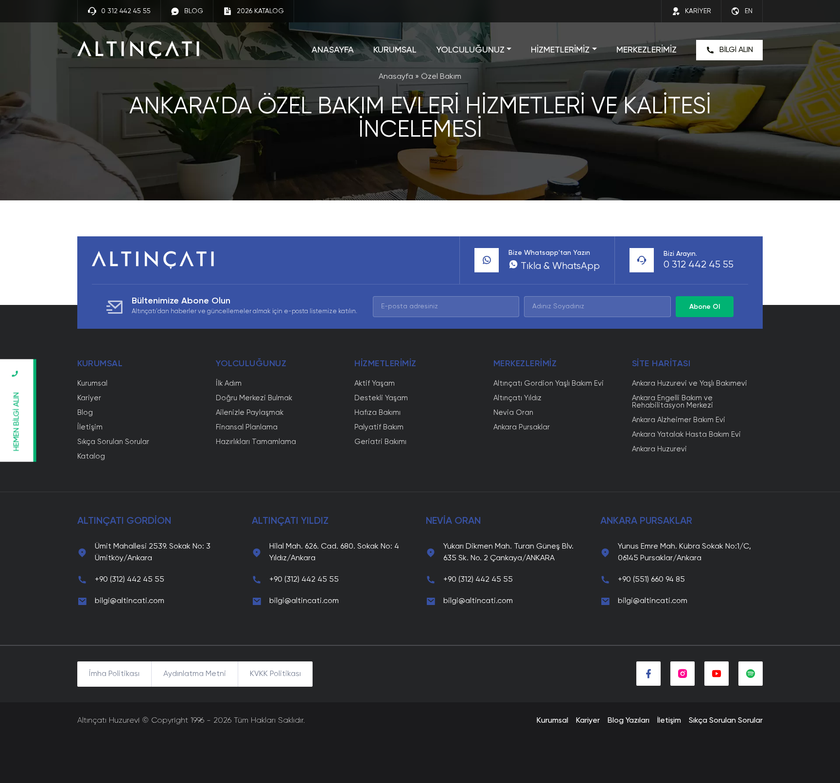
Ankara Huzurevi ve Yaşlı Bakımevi (689, 383)
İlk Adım (229, 383)
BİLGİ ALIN (736, 50)
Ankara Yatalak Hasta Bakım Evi (686, 434)
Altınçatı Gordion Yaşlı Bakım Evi (548, 383)
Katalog (91, 456)
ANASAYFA (333, 50)
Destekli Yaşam (381, 398)
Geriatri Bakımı (380, 441)
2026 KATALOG (260, 11)
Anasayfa (396, 77)
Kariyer (89, 398)
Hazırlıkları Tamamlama (256, 441)
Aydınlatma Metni (194, 674)
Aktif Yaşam (374, 383)
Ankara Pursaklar (521, 427)
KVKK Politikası (275, 674)
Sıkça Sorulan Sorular (113, 441)
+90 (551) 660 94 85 (651, 580)
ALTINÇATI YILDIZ (290, 521)
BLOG (193, 11)
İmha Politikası (114, 674)
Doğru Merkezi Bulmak (254, 398)
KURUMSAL (395, 50)
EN (748, 11)
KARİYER (698, 11)
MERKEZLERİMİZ (646, 50)
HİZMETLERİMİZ (560, 50)
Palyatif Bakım (378, 427)
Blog (85, 412)
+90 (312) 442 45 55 (129, 580)
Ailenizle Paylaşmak (249, 412)
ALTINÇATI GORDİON (124, 521)
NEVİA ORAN (453, 521)
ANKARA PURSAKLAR (646, 521)
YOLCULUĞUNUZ (470, 50)
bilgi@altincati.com (129, 601)
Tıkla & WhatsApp (559, 266)
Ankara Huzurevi (659, 449)
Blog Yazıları (628, 721)
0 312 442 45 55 (126, 11)
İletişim (90, 427)
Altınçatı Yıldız (517, 398)
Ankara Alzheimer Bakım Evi (678, 420)
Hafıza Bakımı (377, 412)
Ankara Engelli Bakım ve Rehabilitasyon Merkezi (672, 401)
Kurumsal (92, 383)
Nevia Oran (513, 412)
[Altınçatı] (138, 50)
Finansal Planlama (247, 427)
